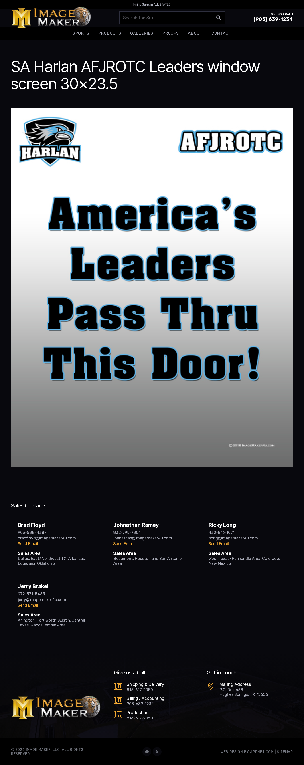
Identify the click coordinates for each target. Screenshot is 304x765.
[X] (157, 751)
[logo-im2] (51, 18)
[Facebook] (146, 751)
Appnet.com (262, 752)
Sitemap (285, 752)
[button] (92, 33)
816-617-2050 (140, 689)
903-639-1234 (140, 703)
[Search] (218, 18)
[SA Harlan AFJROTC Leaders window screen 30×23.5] (152, 110)
